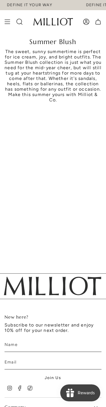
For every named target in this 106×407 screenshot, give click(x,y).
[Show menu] (7, 21)
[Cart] (98, 21)
